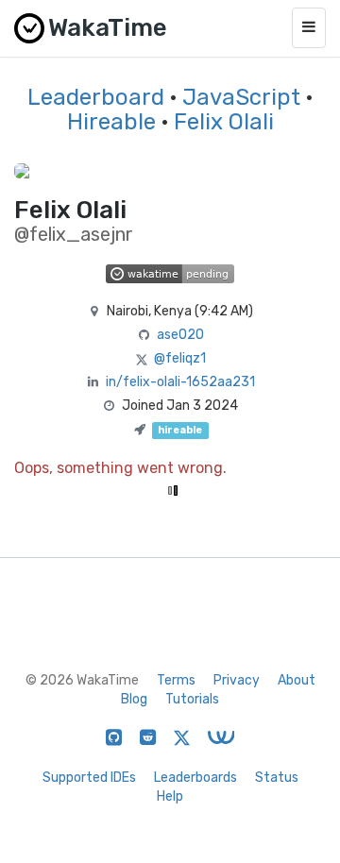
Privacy (236, 680)
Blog (134, 699)
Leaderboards (195, 778)
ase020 (180, 335)
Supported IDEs (89, 778)
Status (276, 778)
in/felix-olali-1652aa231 (180, 382)
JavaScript (241, 97)
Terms (176, 680)
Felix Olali (224, 122)
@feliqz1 (180, 358)
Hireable (111, 122)
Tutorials (192, 699)
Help (170, 796)
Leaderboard (95, 97)
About (296, 680)
